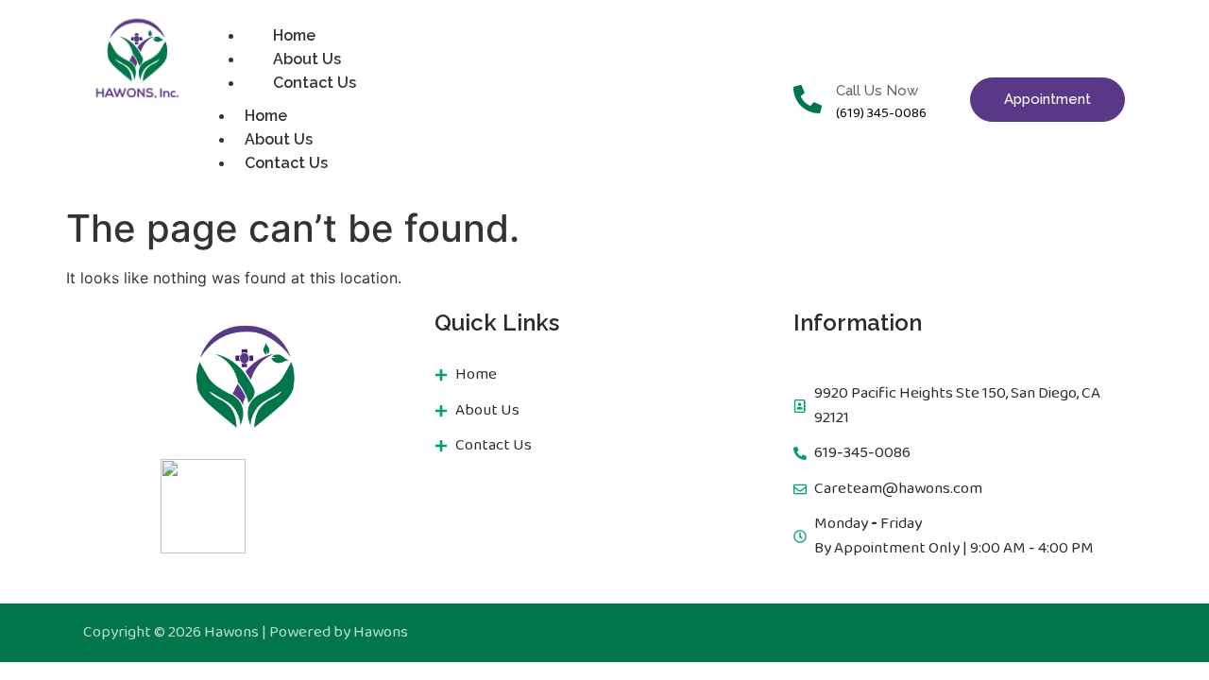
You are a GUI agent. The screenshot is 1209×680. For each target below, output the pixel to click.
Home (266, 116)
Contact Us (314, 83)
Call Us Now (877, 90)
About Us (279, 139)
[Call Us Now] (807, 99)
